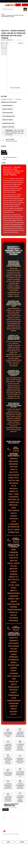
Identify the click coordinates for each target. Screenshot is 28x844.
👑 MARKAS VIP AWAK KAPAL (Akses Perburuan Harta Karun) (20, 760)
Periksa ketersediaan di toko (10, 157)
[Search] (25, 9)
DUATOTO (6, 178)
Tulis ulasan (18, 99)
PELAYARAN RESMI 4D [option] (7, 105)
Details (4, 162)
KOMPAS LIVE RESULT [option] (7, 109)
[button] (8, 63)
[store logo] (10, 5)
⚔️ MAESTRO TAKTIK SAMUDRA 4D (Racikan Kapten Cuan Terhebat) (8, 760)
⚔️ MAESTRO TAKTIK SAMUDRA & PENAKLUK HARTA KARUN (20, 786)
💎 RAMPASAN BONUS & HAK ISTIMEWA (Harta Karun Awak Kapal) (20, 734)
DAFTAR (4, 153)
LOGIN (3, 151)
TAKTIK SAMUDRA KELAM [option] (8, 116)
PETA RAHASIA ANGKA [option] (7, 112)
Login (18, 4)
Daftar (25, 4)
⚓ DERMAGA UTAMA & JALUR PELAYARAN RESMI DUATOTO (8, 786)
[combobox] (14, 9)
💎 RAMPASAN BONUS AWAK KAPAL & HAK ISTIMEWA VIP (8, 799)
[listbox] (14, 116)
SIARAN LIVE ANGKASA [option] (7, 119)
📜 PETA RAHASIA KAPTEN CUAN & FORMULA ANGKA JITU (20, 774)
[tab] (14, 163)
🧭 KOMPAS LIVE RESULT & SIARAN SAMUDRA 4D (8, 774)
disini (17, 133)
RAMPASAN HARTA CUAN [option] (8, 123)
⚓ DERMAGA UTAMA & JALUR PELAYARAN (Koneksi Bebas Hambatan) (8, 747)
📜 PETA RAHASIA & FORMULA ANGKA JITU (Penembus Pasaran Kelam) (20, 747)
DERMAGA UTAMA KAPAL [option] (8, 126)
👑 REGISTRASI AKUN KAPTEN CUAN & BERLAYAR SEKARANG (20, 798)
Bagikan (5, 159)
